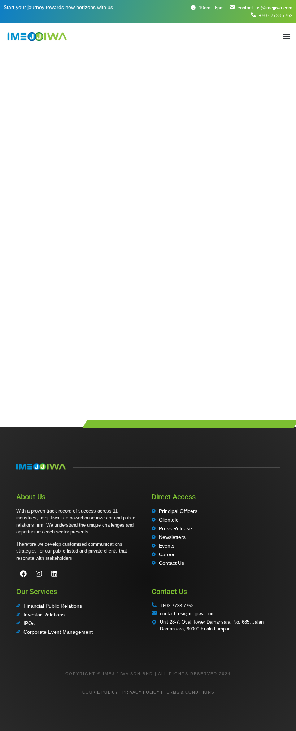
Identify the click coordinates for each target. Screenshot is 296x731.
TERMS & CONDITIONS (189, 692)
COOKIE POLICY (100, 692)
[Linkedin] (54, 574)
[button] (286, 36)
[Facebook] (23, 574)
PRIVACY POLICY (141, 692)
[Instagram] (38, 574)
